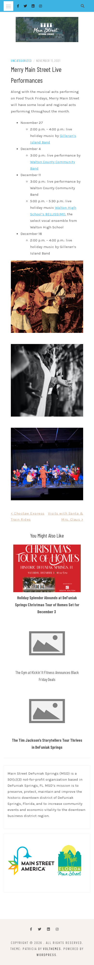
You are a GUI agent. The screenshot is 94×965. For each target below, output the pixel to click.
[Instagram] (57, 929)
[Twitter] (39, 929)
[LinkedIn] (48, 929)
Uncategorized (21, 61)
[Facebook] (31, 929)
